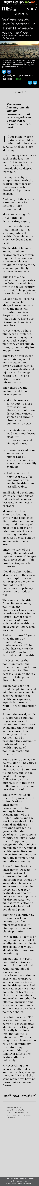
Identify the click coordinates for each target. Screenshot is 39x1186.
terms (26, 1181)
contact (19, 1181)
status (29, 1183)
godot (13, 1181)
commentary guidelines (16, 1183)
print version (25, 75)
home (7, 1179)
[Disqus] (19, 1147)
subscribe (7, 79)
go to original (9, 75)
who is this (23, 1179)
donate (19, 79)
